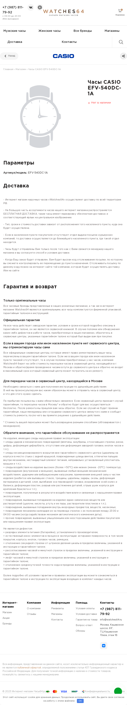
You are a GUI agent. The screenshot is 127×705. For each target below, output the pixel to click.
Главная (8, 69)
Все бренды (82, 31)
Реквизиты (57, 609)
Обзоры (80, 631)
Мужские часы (14, 31)
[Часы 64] (63, 13)
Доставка (14, 42)
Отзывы (31, 614)
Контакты (69, 42)
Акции (6, 618)
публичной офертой (29, 668)
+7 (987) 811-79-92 (12, 10)
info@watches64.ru (111, 620)
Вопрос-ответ (84, 625)
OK (80, 701)
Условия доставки (86, 614)
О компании (34, 609)
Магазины (112, 31)
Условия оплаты (85, 609)
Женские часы (49, 31)
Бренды (7, 624)
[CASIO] (63, 56)
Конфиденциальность (97, 691)
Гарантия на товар (87, 620)
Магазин (21, 69)
